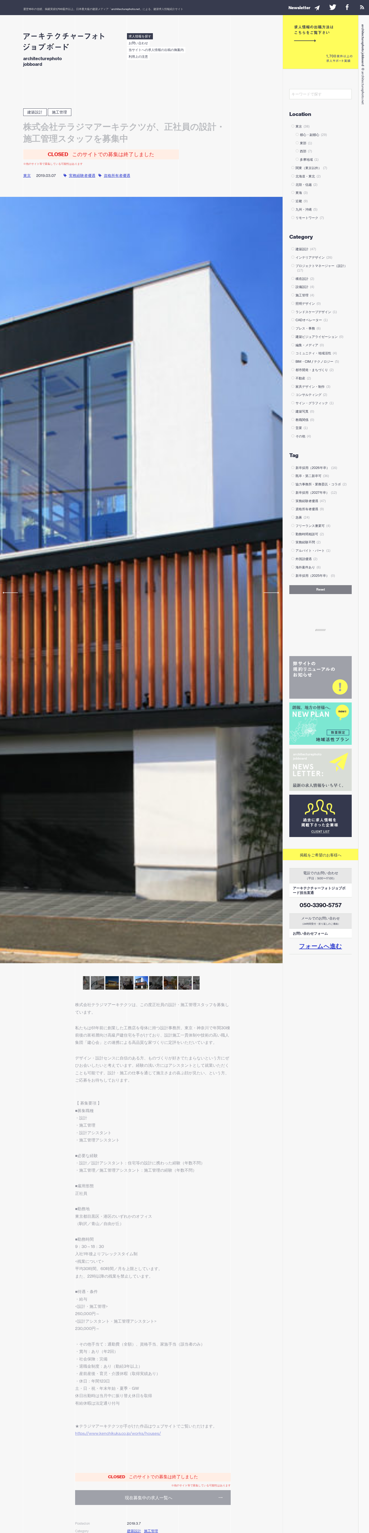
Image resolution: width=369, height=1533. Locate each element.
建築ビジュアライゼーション (319, 337)
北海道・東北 (308, 176)
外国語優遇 (306, 559)
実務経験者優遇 (82, 175)
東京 (27, 175)
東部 (306, 143)
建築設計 (34, 112)
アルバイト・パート (313, 550)
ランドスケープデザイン (316, 312)
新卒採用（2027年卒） (316, 493)
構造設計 (305, 279)
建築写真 (305, 411)
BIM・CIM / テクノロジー (317, 361)
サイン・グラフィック (315, 403)
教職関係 (305, 420)
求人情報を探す (140, 36)
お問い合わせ (138, 43)
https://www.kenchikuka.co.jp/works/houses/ (118, 1433)
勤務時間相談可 (310, 534)
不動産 (303, 378)
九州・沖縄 (306, 209)
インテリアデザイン (314, 257)
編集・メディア (310, 345)
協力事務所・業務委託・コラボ (321, 484)
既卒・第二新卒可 (312, 476)
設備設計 (305, 287)
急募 (303, 517)
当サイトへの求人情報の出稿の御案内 (156, 50)
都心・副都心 (313, 135)
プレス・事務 (308, 328)
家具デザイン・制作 (313, 387)
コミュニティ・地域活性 (316, 353)
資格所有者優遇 (117, 175)
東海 (302, 193)
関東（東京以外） (311, 168)
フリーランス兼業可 (313, 526)
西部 (306, 151)
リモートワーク (310, 218)
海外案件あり (308, 567)
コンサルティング (311, 395)
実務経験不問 (308, 542)
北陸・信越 (306, 185)
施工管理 (59, 112)
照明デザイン (308, 303)
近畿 (302, 201)
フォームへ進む (320, 946)
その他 (303, 436)
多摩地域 (309, 159)
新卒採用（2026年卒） (316, 468)
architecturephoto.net (125, 9)
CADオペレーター (312, 320)
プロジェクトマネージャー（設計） (321, 268)
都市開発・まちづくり (315, 370)
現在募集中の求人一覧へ (148, 1497)
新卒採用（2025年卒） (315, 576)
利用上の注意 (138, 56)
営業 (302, 428)
